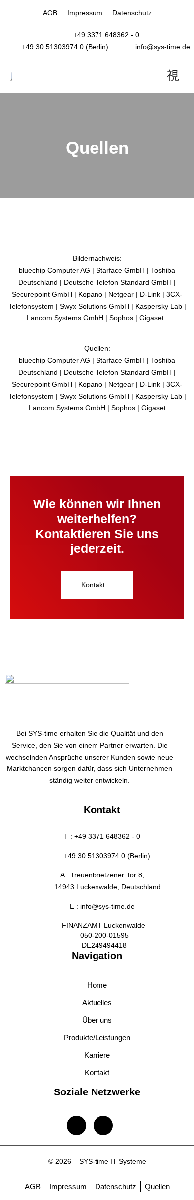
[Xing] (103, 1125)
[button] (97, 585)
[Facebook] (76, 1125)
